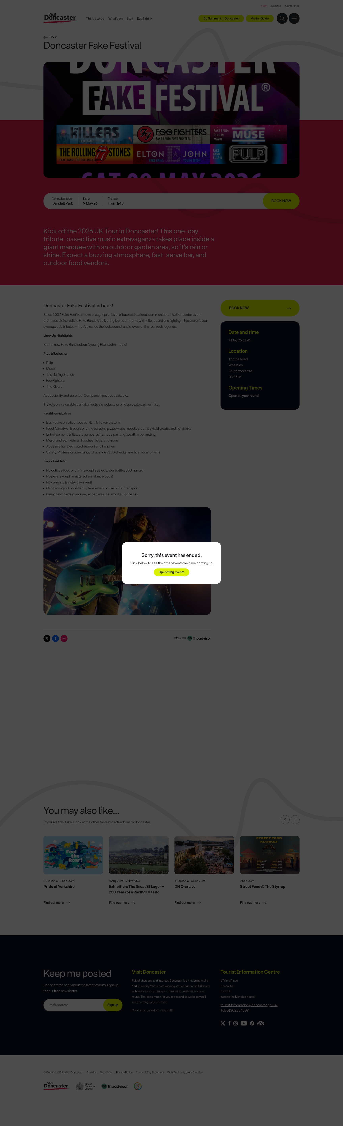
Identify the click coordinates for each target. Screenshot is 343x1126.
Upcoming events (171, 572)
